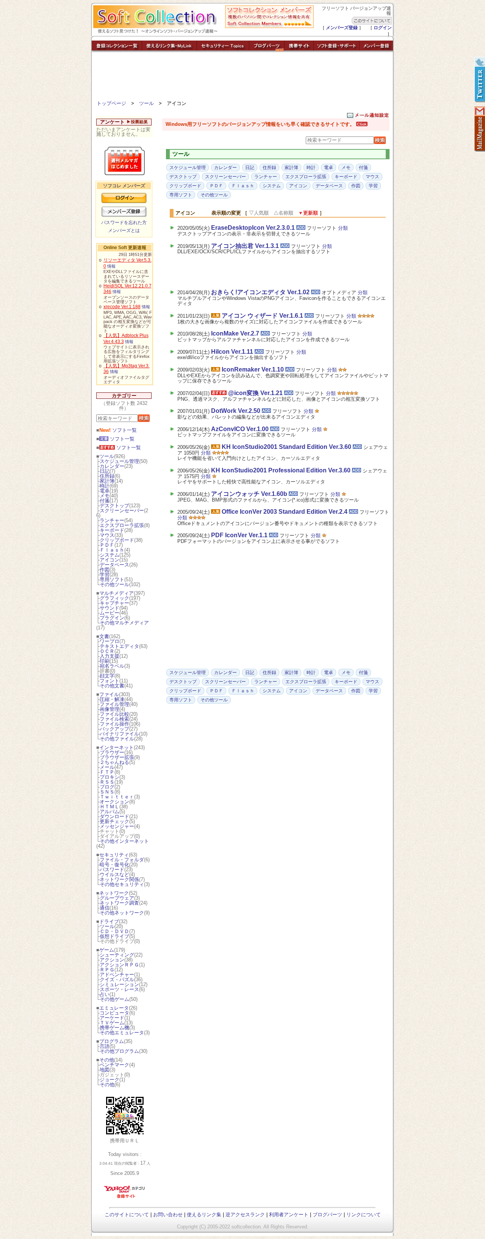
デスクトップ (114, 505)
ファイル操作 (114, 724)
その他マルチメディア (124, 623)
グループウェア (117, 898)
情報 (111, 266)
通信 (105, 908)
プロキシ (109, 777)
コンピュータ (114, 1013)
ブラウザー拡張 (117, 757)
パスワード (112, 869)
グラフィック (114, 598)
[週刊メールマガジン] (479, 129)
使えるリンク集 (204, 1214)
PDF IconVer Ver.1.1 (239, 535)
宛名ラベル (112, 666)
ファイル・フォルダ (122, 860)
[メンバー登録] (376, 50)
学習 (105, 574)
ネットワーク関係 (119, 879)
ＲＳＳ (107, 782)
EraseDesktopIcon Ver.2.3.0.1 (253, 227)
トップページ (111, 103)
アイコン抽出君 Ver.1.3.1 (245, 246)
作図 (105, 569)
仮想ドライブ (114, 936)
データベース (114, 565)
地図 (105, 1070)
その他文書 (112, 686)
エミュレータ (114, 1008)
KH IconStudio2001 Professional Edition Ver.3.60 (280, 470)
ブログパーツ (327, 1214)
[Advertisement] (242, 78)
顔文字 (107, 676)
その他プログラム (119, 1051)
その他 (106, 1060)
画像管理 (109, 709)
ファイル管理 (114, 704)
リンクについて (363, 1214)
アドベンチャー (117, 974)
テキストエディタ (119, 646)
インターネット (116, 747)
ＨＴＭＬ (109, 806)
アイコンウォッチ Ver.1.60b (249, 494)
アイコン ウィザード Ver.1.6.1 (262, 315)
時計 (105, 486)
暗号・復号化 (114, 864)
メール (107, 767)
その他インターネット (124, 841)
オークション (114, 802)
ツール (146, 103)
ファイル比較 (114, 714)
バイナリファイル (119, 734)
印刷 (105, 661)
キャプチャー (114, 603)
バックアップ (114, 729)
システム (109, 555)
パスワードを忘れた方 (124, 222)
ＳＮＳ (107, 792)
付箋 (105, 500)
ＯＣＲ (107, 651)
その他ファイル (117, 739)
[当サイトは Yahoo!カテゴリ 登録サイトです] (125, 1198)
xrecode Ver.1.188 (122, 306)
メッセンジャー (117, 826)
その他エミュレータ (122, 1032)
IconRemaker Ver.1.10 (253, 369)
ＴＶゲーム (112, 1023)
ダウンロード (114, 816)
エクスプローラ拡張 (122, 525)
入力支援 (109, 656)
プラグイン (112, 618)
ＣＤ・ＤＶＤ (114, 931)
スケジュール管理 (119, 461)
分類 (343, 228)
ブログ (107, 787)
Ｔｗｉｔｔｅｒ (117, 797)
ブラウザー (112, 752)
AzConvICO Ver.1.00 (240, 429)
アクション (112, 960)
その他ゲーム (114, 999)
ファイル (109, 694)
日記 (105, 471)
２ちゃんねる (114, 762)
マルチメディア (116, 593)
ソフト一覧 (118, 430)
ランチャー (112, 520)
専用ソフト (112, 579)
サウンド (109, 608)
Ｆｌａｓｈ (112, 550)
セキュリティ (114, 855)
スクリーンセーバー (122, 510)
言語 (105, 1046)
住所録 (107, 476)
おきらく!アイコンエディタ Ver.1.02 (260, 292)
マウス (107, 535)
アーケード (112, 1018)
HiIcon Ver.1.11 (232, 351)
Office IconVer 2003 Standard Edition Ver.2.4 (284, 511)
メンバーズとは (124, 230)
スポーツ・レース (119, 989)
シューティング (117, 955)
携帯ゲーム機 (114, 1027)
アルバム (109, 811)
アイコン (109, 560)
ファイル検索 (114, 719)
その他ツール (114, 584)
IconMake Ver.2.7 (235, 333)
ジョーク (109, 1079)
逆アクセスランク (245, 1214)
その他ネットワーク (122, 913)
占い (105, 994)
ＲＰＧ (107, 969)
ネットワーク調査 (119, 903)
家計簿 (107, 481)
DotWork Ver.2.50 (235, 411)
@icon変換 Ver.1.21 (255, 393)
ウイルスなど (114, 874)
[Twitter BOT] (479, 79)
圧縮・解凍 (112, 699)
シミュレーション (119, 984)
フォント (109, 681)
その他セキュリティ (122, 884)
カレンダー (112, 466)
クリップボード (117, 540)
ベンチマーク (114, 1065)
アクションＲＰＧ (119, 965)
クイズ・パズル (117, 979)
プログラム (111, 1041)
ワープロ (109, 641)
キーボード (112, 530)
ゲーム (106, 950)
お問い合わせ (168, 1214)
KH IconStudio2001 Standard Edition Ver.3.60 (286, 447)
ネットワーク (114, 893)
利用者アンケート (288, 1214)
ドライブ (109, 921)
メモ (105, 496)
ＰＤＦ (107, 545)
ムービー (109, 613)
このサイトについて (127, 1214)
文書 (104, 636)
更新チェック (114, 821)
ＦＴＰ (107, 772)
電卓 (105, 491)
